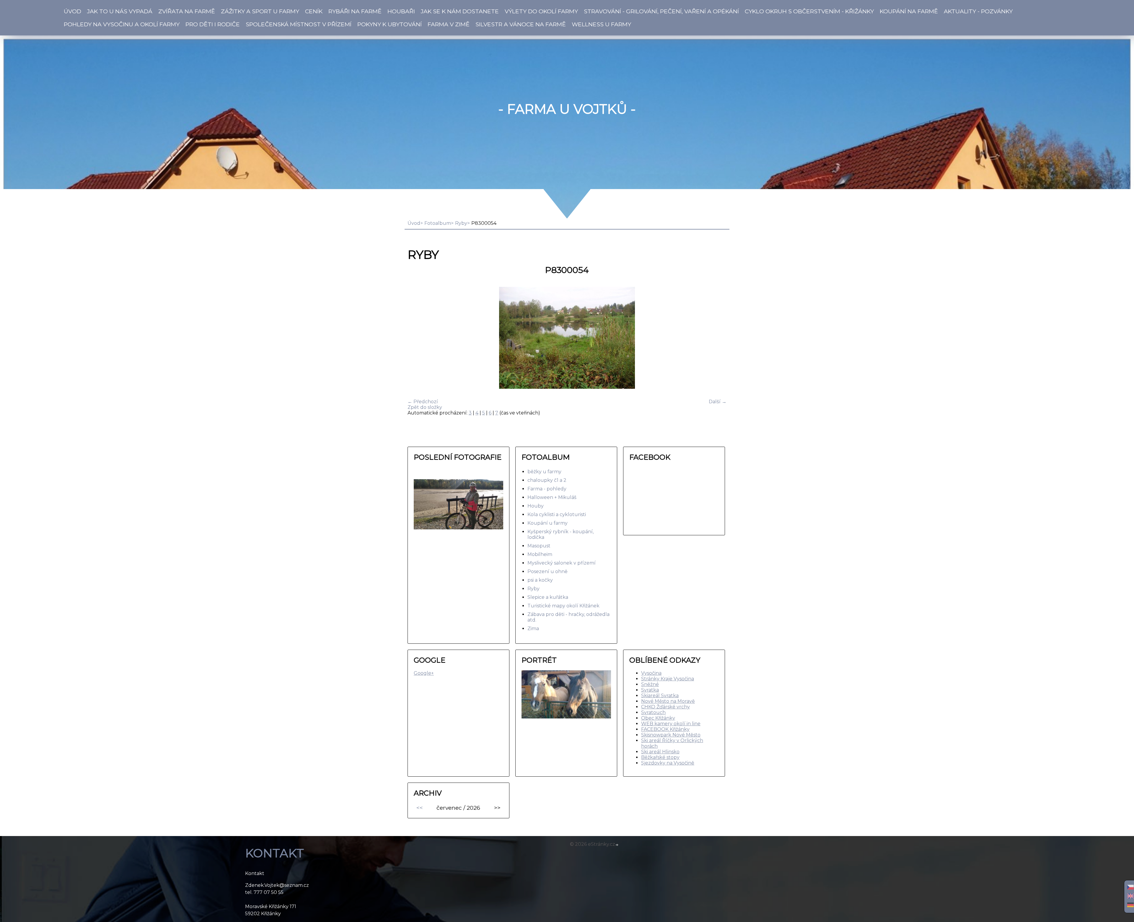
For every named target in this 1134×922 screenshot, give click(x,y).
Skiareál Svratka (660, 695)
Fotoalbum (437, 223)
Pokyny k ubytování (389, 24)
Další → (717, 401)
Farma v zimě (449, 24)
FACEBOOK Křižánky (665, 729)
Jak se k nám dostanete (460, 11)
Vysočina (651, 673)
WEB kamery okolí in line (670, 723)
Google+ (424, 673)
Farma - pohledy (546, 489)
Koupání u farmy (547, 523)
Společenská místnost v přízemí (298, 24)
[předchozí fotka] (417, 338)
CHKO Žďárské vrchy (665, 707)
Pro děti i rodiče (212, 24)
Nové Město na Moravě (668, 701)
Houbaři (401, 11)
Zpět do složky (425, 407)
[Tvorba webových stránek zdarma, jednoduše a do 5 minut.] (617, 844)
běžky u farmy (544, 471)
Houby (535, 506)
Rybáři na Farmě (355, 11)
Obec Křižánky (658, 718)
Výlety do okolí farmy (541, 11)
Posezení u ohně (547, 571)
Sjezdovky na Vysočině (667, 763)
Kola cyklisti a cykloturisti (556, 514)
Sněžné (650, 684)
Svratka (650, 690)
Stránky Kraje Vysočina (667, 679)
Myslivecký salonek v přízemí (561, 563)
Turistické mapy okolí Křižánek (563, 606)
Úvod (72, 11)
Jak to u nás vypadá (119, 11)
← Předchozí (423, 401)
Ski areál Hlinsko (660, 751)
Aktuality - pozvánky (978, 11)
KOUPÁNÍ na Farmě (909, 11)
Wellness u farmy (601, 24)
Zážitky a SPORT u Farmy (260, 11)
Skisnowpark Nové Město (670, 735)
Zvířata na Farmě (186, 11)
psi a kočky (540, 580)
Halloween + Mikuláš (551, 497)
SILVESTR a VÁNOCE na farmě (520, 24)
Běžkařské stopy (660, 757)
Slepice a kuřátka (547, 597)
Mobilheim (539, 554)
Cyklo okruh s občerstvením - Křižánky (809, 11)
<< (419, 807)
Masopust (538, 546)
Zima (533, 628)
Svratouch (653, 712)
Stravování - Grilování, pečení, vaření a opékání (661, 11)
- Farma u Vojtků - (567, 109)
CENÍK (313, 11)
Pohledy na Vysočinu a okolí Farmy (122, 24)
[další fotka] (717, 338)
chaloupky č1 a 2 (546, 480)
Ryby (461, 223)
